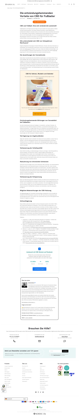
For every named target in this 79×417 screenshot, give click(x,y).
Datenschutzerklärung (57, 355)
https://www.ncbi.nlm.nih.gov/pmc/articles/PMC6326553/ (36, 232)
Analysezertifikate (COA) (26, 369)
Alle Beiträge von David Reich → (28, 302)
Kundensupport (42, 366)
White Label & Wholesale (26, 377)
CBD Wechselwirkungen (44, 375)
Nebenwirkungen (25, 193)
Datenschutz (42, 403)
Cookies (45, 403)
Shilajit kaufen (7, 368)
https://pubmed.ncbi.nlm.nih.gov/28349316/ (35, 242)
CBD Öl (6, 369)
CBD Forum (42, 369)
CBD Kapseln (7, 371)
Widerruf (39, 403)
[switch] (4, 391)
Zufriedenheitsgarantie (44, 385)
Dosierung (55, 50)
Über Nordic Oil (25, 366)
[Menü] (5, 384)
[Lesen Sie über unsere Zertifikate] (66, 375)
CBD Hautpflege (7, 375)
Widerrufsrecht (42, 383)
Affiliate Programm (25, 379)
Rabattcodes (42, 379)
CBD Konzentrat (7, 373)
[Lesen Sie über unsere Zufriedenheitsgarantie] (66, 370)
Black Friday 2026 (8, 387)
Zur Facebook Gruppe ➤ (39, 269)
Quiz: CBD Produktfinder (39, 21)
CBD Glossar (42, 371)
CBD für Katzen (7, 383)
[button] (36, 4)
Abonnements (42, 387)
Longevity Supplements (9, 366)
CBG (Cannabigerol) (8, 379)
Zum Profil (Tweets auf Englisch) (43, 315)
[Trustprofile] (71, 375)
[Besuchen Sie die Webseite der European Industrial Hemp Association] (61, 375)
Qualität (23, 368)
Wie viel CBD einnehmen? (44, 377)
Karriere (23, 375)
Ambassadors (24, 381)
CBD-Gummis (28, 48)
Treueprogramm (43, 388)
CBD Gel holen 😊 (39, 114)
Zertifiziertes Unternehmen (27, 371)
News (11, 7)
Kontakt (23, 373)
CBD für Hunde (7, 381)
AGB (36, 403)
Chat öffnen (65, 336)
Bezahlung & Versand (44, 381)
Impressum (34, 403)
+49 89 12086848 (28, 317)
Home (8, 7)
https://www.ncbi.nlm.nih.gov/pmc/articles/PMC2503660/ (45, 227)
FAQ (40, 368)
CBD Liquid (7, 377)
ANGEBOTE (7, 385)
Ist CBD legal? (42, 373)
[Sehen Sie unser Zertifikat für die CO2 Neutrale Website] (39, 407)
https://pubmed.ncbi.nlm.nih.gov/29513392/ (49, 238)
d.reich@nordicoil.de (38, 313)
